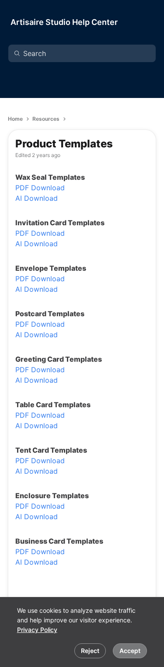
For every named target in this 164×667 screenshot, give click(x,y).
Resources (45, 118)
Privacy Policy (37, 629)
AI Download (36, 198)
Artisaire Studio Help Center (64, 22)
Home (15, 118)
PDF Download (40, 187)
